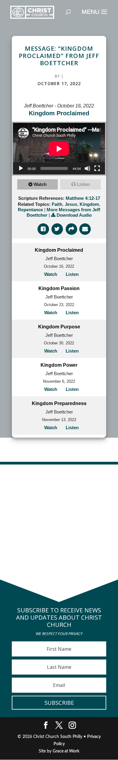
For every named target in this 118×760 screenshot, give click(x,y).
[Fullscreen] (97, 168)
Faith (57, 204)
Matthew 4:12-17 (83, 198)
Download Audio (74, 215)
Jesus (71, 204)
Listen (83, 184)
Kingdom (89, 204)
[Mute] (87, 168)
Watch (40, 184)
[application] (59, 148)
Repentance (30, 209)
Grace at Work (66, 751)
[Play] (21, 168)
